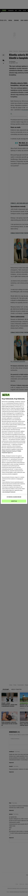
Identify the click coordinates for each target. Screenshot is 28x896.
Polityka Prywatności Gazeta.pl (9, 451)
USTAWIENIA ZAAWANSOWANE (14, 497)
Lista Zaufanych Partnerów (8, 492)
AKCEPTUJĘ (14, 501)
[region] (14, 448)
